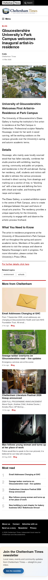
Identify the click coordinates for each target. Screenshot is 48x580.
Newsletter (23, 528)
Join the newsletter (13, 571)
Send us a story (9, 528)
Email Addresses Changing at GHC (21, 313)
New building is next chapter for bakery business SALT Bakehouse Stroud (26, 506)
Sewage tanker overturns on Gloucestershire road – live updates (21, 357)
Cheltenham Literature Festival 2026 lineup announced (21, 396)
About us (6, 524)
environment (9, 274)
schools (21, 274)
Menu (8, 18)
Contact (16, 524)
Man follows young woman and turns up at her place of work (24, 446)
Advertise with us (29, 524)
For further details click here (15, 264)
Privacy (33, 528)
